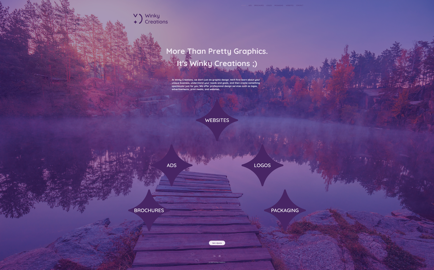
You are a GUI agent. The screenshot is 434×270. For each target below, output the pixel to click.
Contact (299, 5)
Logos (269, 5)
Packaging (278, 5)
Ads (250, 5)
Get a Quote (217, 243)
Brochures (259, 5)
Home (243, 5)
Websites (289, 5)
